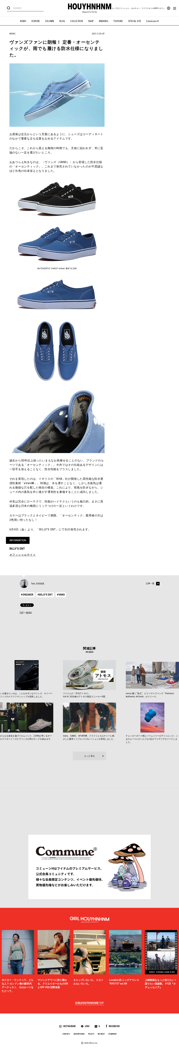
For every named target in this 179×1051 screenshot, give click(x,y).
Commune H (152, 21)
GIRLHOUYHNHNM (89, 1003)
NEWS (23, 21)
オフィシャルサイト (22, 554)
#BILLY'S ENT (45, 594)
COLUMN (49, 21)
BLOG (62, 21)
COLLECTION (76, 21)
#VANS (61, 594)
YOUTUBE (118, 21)
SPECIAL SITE (134, 21)
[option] (18, 961)
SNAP (91, 21)
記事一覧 (150, 583)
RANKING (103, 21)
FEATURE (35, 21)
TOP (22, 612)
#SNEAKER (27, 594)
